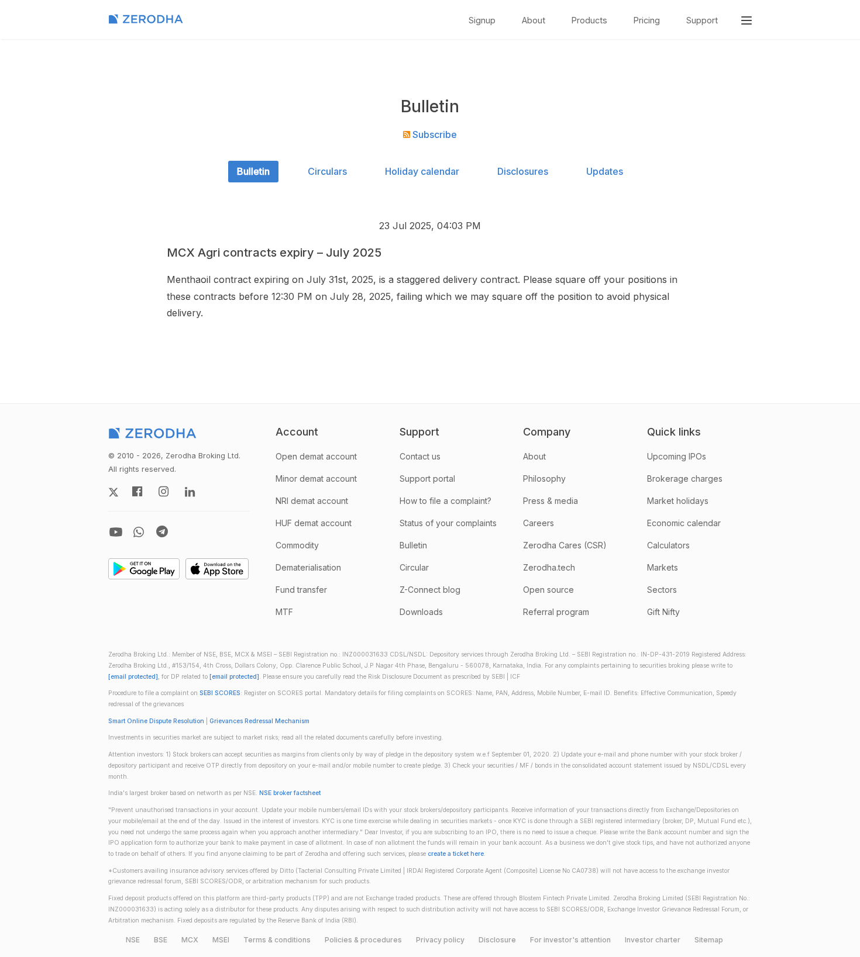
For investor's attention (570, 939)
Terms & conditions (277, 939)
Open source (548, 590)
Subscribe (433, 134)
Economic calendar (684, 523)
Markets (662, 567)
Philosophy (544, 478)
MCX (189, 939)
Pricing (647, 20)
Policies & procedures (363, 939)
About (533, 20)
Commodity (297, 545)
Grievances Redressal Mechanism (259, 721)
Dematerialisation (308, 567)
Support (702, 20)
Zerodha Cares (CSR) (565, 545)
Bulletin (253, 171)
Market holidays (677, 501)
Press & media (550, 501)
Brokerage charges (685, 478)
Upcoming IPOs (676, 456)
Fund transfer (301, 590)
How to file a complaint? (445, 501)
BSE (160, 939)
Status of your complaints (448, 523)
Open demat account (316, 456)
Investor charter (652, 939)
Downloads (421, 612)
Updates (604, 171)
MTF (284, 612)
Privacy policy (440, 939)
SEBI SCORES (219, 693)
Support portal (427, 478)
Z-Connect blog (430, 590)
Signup (482, 20)
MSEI (220, 939)
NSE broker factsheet (290, 793)
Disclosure (497, 939)
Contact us (420, 456)
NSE (133, 939)
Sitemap (708, 939)
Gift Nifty (663, 612)
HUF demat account (314, 523)
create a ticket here (456, 854)
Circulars (327, 171)
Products (589, 20)
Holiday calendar (422, 171)
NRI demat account (312, 501)
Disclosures (522, 171)
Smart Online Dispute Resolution (156, 721)
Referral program (556, 612)
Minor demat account (316, 478)
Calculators (668, 545)
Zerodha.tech (549, 567)
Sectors (662, 590)
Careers (538, 523)
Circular (414, 567)
